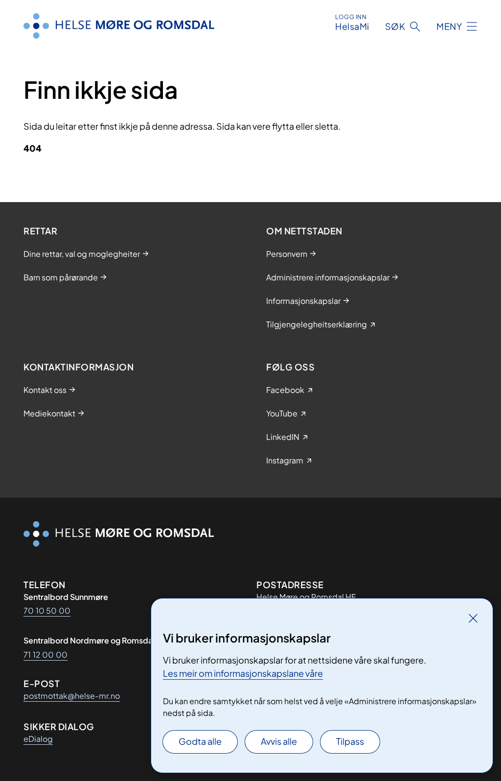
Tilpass (350, 741)
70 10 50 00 (46, 610)
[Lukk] (473, 618)
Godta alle (200, 741)
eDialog (38, 739)
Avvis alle (279, 741)
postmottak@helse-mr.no (71, 695)
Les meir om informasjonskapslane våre (243, 673)
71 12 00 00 (45, 654)
